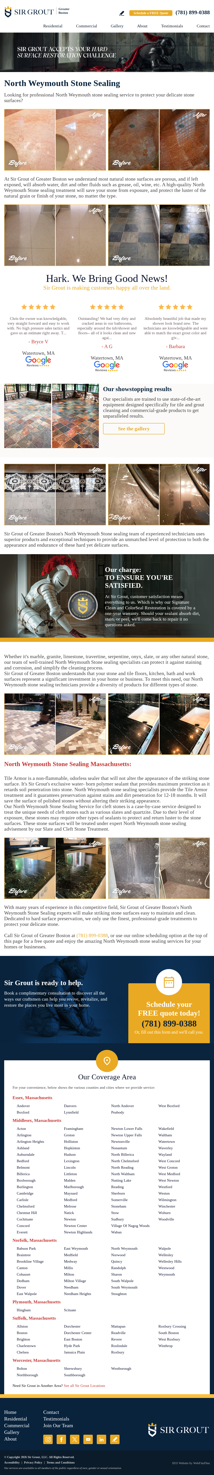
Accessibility (12, 1462)
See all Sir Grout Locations (84, 1386)
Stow (115, 1213)
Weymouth (166, 1274)
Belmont (23, 1167)
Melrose (70, 1206)
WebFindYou (201, 1463)
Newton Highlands (78, 1232)
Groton (69, 1135)
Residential (52, 26)
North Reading (122, 1167)
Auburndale (25, 1154)
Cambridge (25, 1193)
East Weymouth (76, 1248)
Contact (203, 26)
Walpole (164, 1248)
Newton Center (75, 1226)
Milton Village (75, 1281)
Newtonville (120, 1141)
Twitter (74, 1439)
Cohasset (23, 1274)
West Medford (169, 1174)
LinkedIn (101, 1439)
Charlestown (26, 1346)
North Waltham (123, 1174)
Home (10, 1412)
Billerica (23, 1174)
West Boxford (169, 1106)
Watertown (166, 1141)
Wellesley (165, 1255)
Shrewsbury (73, 1368)
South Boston (168, 1333)
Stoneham (118, 1206)
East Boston (73, 1339)
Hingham (24, 1310)
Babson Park (26, 1248)
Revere (116, 1339)
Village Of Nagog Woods (130, 1226)
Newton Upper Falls (126, 1135)
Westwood (166, 1268)
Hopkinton (72, 1148)
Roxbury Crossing (172, 1326)
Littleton (70, 1174)
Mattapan (118, 1326)
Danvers (70, 1106)
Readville (118, 1333)
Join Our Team (58, 1425)
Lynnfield (71, 1112)
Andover (23, 1106)
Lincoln (70, 1167)
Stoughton (119, 1294)
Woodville (166, 1219)
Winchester (166, 1206)
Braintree (24, 1255)
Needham (71, 1287)
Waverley (165, 1148)
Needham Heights (77, 1294)
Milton (69, 1274)
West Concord (169, 1161)
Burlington (25, 1187)
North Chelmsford (125, 1161)
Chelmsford (25, 1206)
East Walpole (27, 1294)
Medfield (71, 1255)
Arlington (24, 1135)
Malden (69, 1180)
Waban (116, 1232)
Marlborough (74, 1187)
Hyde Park (72, 1346)
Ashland (23, 1148)
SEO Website (180, 1463)
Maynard (71, 1193)
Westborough (121, 1368)
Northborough (27, 1375)
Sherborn (118, 1193)
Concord (23, 1226)
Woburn (164, 1213)
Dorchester (72, 1326)
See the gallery (134, 428)
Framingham (73, 1129)
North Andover (122, 1106)
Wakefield (166, 1129)
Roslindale (119, 1346)
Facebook (61, 1439)
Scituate (70, 1310)
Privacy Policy (33, 1462)
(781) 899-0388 (193, 12)
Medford (70, 1200)
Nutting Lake (121, 1180)
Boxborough (26, 1180)
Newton (70, 1219)
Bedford (23, 1161)
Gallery (117, 26)
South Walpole (122, 1281)
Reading (117, 1187)
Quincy (116, 1261)
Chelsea (23, 1352)
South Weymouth (124, 1287)
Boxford (23, 1112)
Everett (22, 1232)
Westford (165, 1187)
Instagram (48, 1439)
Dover (21, 1287)
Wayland (165, 1154)
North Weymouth (124, 1248)
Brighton (23, 1339)
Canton (22, 1268)
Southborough (74, 1375)
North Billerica (122, 1154)
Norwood (118, 1255)
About (142, 26)
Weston (164, 1193)
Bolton (22, 1368)
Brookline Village (30, 1261)
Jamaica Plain (74, 1352)
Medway (70, 1261)
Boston (22, 1333)
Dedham (23, 1281)
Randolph (118, 1268)
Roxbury (117, 1352)
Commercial (86, 26)
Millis (68, 1268)
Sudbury (117, 1219)
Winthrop (165, 1346)
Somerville (119, 1200)
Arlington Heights (30, 1141)
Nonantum (119, 1148)
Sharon (116, 1274)
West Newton (168, 1180)
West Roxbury (169, 1339)
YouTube (88, 1439)
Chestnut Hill (27, 1213)
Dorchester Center (78, 1333)
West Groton (168, 1167)
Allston (22, 1326)
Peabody (117, 1112)
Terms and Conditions (61, 1462)
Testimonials (172, 26)
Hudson (70, 1154)
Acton (21, 1129)
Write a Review (121, 13)
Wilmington (167, 1200)
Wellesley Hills (170, 1261)
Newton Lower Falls (126, 1129)
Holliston (71, 1141)
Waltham (165, 1135)
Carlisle (22, 1200)
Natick (69, 1213)
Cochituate (25, 1219)
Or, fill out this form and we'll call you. (169, 1032)
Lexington (71, 1161)
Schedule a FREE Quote (151, 13)
